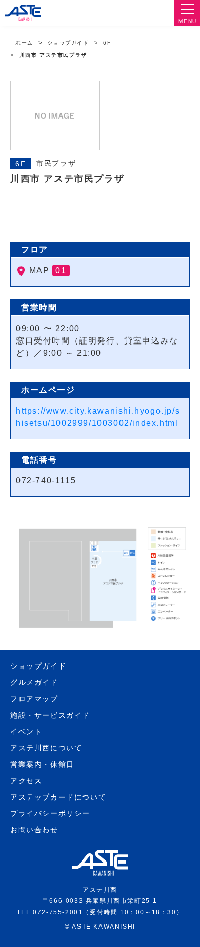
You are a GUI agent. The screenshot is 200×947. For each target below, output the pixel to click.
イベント (26, 731)
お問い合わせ (34, 830)
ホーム (24, 43)
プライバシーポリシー (50, 813)
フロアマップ (34, 699)
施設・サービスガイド (50, 715)
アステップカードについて (58, 797)
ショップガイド (68, 43)
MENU (187, 21)
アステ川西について (46, 748)
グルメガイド (34, 682)
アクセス (26, 781)
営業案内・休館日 (42, 764)
